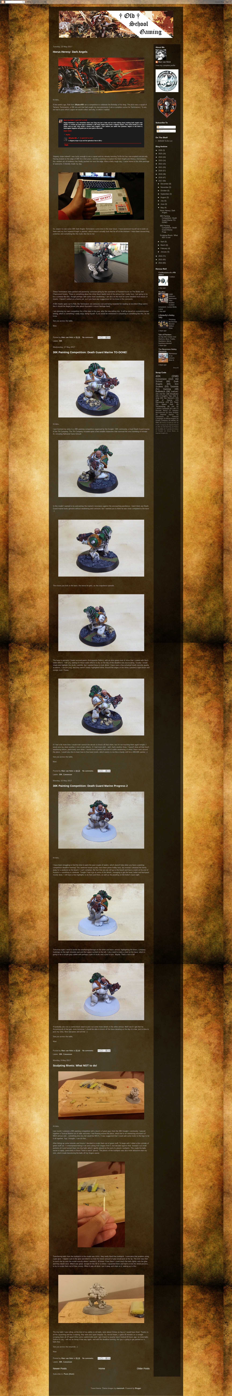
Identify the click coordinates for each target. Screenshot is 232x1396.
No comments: (88, 337)
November (165, 187)
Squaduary (160, 416)
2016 (160, 256)
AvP (175, 422)
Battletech (160, 391)
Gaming (167, 389)
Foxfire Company (161, 425)
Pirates (176, 427)
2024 (160, 157)
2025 (160, 154)
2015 (160, 260)
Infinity (173, 420)
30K (60, 341)
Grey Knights (173, 412)
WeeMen (161, 292)
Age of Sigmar (164, 400)
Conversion (67, 775)
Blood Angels (171, 418)
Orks (157, 422)
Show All (175, 367)
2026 (160, 150)
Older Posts (143, 1368)
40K (158, 376)
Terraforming (160, 406)
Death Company (162, 420)
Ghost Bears (171, 431)
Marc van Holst (164, 62)
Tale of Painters (164, 335)
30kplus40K (79, 105)
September (165, 194)
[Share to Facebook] (106, 337)
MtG (159, 427)
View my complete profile (165, 65)
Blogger (138, 1388)
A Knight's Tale (166, 396)
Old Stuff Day (167, 427)
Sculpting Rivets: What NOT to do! (75, 1065)
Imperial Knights (161, 433)
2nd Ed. (162, 394)
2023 (160, 160)
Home (102, 1368)
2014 (160, 263)
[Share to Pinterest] (109, 337)
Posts (161, 127)
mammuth (120, 1388)
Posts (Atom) (69, 1374)
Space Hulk (167, 404)
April (163, 242)
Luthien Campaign (162, 408)
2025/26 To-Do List (165, 141)
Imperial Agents (167, 414)
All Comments (164, 131)
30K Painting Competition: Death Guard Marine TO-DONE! (90, 352)
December (165, 184)
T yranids (169, 429)
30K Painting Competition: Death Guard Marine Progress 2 (90, 785)
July (162, 201)
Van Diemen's (169, 398)
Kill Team (174, 402)
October (164, 191)
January (164, 252)
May (162, 208)
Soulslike (160, 429)
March (163, 245)
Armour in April (166, 422)
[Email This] (99, 337)
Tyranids (174, 386)
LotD (174, 408)
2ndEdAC (174, 392)
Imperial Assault (174, 425)
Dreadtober (174, 394)
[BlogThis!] (101, 337)
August (164, 197)
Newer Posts (60, 1368)
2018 (160, 177)
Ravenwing (160, 402)
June (163, 204)
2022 (160, 164)
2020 (160, 171)
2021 (160, 167)
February (164, 248)
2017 (160, 181)
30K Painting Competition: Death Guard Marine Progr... (168, 229)
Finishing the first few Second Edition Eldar (173, 324)
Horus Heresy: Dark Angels (70, 51)
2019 (160, 174)
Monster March (162, 410)
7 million (172, 277)
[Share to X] (104, 337)
